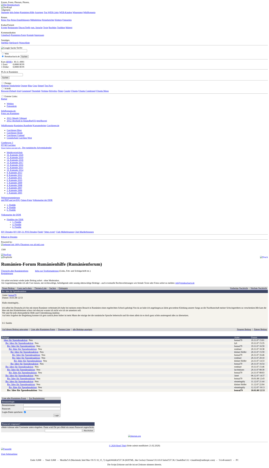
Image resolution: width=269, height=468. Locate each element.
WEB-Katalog (65, 12)
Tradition (61, 27)
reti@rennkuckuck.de (184, 283)
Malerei (69, 27)
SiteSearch (13, 43)
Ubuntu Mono (102, 91)
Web (7, 53)
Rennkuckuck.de (12, 56)
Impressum (39, 35)
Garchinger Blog (14, 130)
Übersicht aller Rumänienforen (14, 271)
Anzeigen (39, 12)
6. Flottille (11, 210)
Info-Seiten (14, 12)
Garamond (26, 91)
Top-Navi (48, 85)
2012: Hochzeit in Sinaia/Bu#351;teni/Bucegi (27, 121)
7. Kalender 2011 (14, 178)
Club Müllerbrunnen (65, 232)
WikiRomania (89, 12)
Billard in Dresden (9, 237)
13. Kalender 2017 (15, 162)
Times (60, 91)
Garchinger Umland (15, 135)
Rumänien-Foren (18, 35)
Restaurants (13, 27)
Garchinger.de (53, 125)
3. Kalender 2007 (14, 188)
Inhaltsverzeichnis (15, 152)
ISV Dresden (7, 232)
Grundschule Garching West (19, 138)
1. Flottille (11, 205)
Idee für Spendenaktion (15, 340)
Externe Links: (11, 96)
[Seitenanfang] (6, 254)
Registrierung (7, 273)
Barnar (4, 99)
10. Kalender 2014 (15, 170)
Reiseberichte (48, 20)
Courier (67, 91)
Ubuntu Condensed (87, 91)
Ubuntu (74, 91)
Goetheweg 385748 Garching (11, 145)
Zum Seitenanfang (9, 454)
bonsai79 (12, 295)
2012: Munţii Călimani (17, 118)
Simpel (41, 85)
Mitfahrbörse (36, 20)
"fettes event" (49, 232)
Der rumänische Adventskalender (37, 148)
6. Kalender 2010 (14, 180)
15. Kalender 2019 (15, 157)
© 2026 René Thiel (117, 445)
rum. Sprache (37, 27)
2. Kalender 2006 (14, 190)
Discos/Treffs (24, 27)
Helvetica (53, 91)
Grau (35, 85)
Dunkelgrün (15, 85)
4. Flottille (11, 207)
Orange (24, 85)
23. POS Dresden (29, 232)
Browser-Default (8, 91)
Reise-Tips (6, 20)
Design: (7, 83)
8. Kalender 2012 (14, 175)
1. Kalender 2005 (14, 193)
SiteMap (5, 43)
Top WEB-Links (51, 12)
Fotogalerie (12, 106)
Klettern (58, 20)
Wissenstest (78, 12)
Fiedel (40, 232)
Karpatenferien (39, 125)
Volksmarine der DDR (43, 200)
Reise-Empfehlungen (20, 20)
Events (4, 27)
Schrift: (7, 88)
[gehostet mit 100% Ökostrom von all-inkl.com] (22, 244)
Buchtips (52, 27)
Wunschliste (24, 43)
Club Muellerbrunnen (84, 232)
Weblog (10, 103)
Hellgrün (5, 85)
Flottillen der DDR (15, 219)
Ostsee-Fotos (26, 200)
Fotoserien (67, 20)
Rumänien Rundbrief (23, 125)
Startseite (5, 12)
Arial (18, 91)
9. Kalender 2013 (14, 172)
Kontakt (30, 35)
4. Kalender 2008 (14, 185)
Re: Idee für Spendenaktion (19, 343)
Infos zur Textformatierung (47, 271)
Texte (45, 27)
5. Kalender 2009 (14, 183)
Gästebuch (6, 35)
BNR (9, 62)
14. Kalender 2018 (15, 160)
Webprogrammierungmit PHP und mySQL (10, 198)
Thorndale (35, 91)
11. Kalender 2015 (15, 167)
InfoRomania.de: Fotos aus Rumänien (10, 112)
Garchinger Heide (15, 133)
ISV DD (17, 232)
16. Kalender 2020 (15, 155)
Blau (30, 85)
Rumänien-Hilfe (27, 12)
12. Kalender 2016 (15, 165)
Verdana (44, 91)
